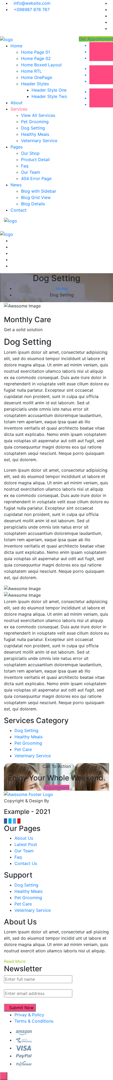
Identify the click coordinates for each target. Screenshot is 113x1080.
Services (19, 109)
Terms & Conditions (33, 1021)
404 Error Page (36, 178)
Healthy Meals (35, 134)
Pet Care (23, 749)
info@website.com (32, 3)
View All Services (38, 115)
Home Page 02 (36, 58)
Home (16, 45)
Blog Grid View (36, 197)
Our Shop (30, 153)
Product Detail (35, 159)
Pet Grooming (35, 121)
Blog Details (33, 203)
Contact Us (25, 863)
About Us (23, 838)
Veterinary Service (39, 140)
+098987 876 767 (32, 9)
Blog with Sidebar (38, 191)
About (17, 102)
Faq (24, 165)
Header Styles (35, 83)
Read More (14, 961)
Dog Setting (33, 128)
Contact (19, 210)
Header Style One (49, 90)
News (16, 184)
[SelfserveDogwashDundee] (6, 39)
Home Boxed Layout (41, 64)
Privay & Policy (29, 1014)
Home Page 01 (35, 52)
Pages (17, 147)
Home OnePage (36, 77)
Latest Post (25, 844)
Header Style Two (49, 96)
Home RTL (31, 71)
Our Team (30, 172)
